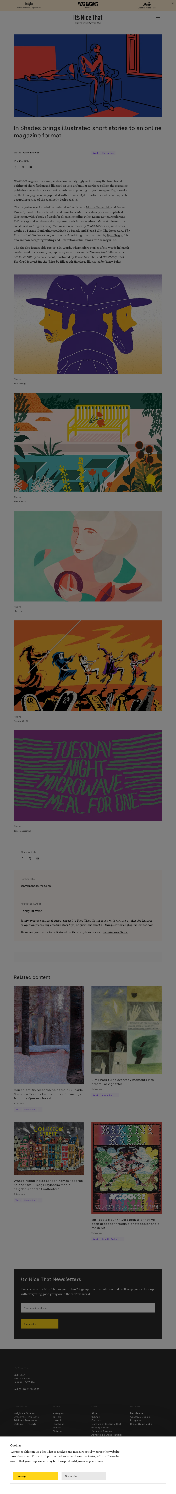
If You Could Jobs (141, 1424)
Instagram (58, 1413)
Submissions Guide (115, 932)
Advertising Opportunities (107, 1434)
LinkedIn (57, 1420)
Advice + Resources (26, 1420)
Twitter (57, 1427)
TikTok (57, 1416)
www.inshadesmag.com (36, 886)
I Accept (22, 1476)
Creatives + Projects (26, 1416)
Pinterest (58, 1431)
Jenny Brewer (30, 152)
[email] (31, 167)
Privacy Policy (100, 1427)
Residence (136, 1413)
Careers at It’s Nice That (106, 1424)
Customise (71, 1476)
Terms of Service (101, 1431)
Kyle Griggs (115, 235)
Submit (95, 1416)
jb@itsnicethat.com (140, 925)
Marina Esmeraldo (98, 207)
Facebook (58, 1424)
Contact (96, 1420)
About (95, 1413)
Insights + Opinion (24, 1413)
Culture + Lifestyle (25, 1424)
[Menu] (158, 19)
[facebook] (15, 167)
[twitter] (23, 167)
